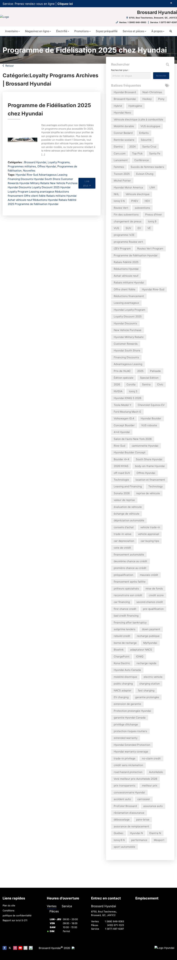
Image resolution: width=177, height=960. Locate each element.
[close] (171, 2)
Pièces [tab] (54, 911)
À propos (156, 31)
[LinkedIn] (25, 948)
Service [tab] (67, 906)
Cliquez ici (65, 4)
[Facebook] (5, 948)
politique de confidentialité (17, 915)
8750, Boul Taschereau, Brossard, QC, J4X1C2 (153, 17)
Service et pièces (133, 31)
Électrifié (61, 31)
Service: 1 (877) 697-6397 (163, 22)
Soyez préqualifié (107, 31)
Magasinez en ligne (37, 31)
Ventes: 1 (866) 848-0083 (132, 22)
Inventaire (11, 31)
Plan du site (9, 905)
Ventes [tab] (52, 906)
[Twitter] (10, 948)
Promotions (81, 31)
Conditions (8, 910)
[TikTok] (31, 948)
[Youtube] (20, 948)
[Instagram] (15, 948)
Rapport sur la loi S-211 (15, 920)
